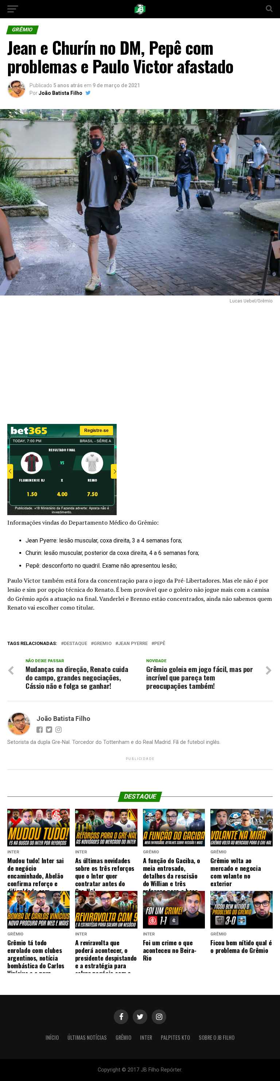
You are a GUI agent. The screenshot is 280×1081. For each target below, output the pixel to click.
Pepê (159, 643)
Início (52, 1037)
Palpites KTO (175, 1037)
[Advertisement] (140, 362)
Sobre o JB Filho (216, 1037)
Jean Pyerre (133, 643)
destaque (75, 643)
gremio (103, 643)
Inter (146, 1037)
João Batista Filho (60, 93)
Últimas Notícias (87, 1037)
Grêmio (123, 1037)
